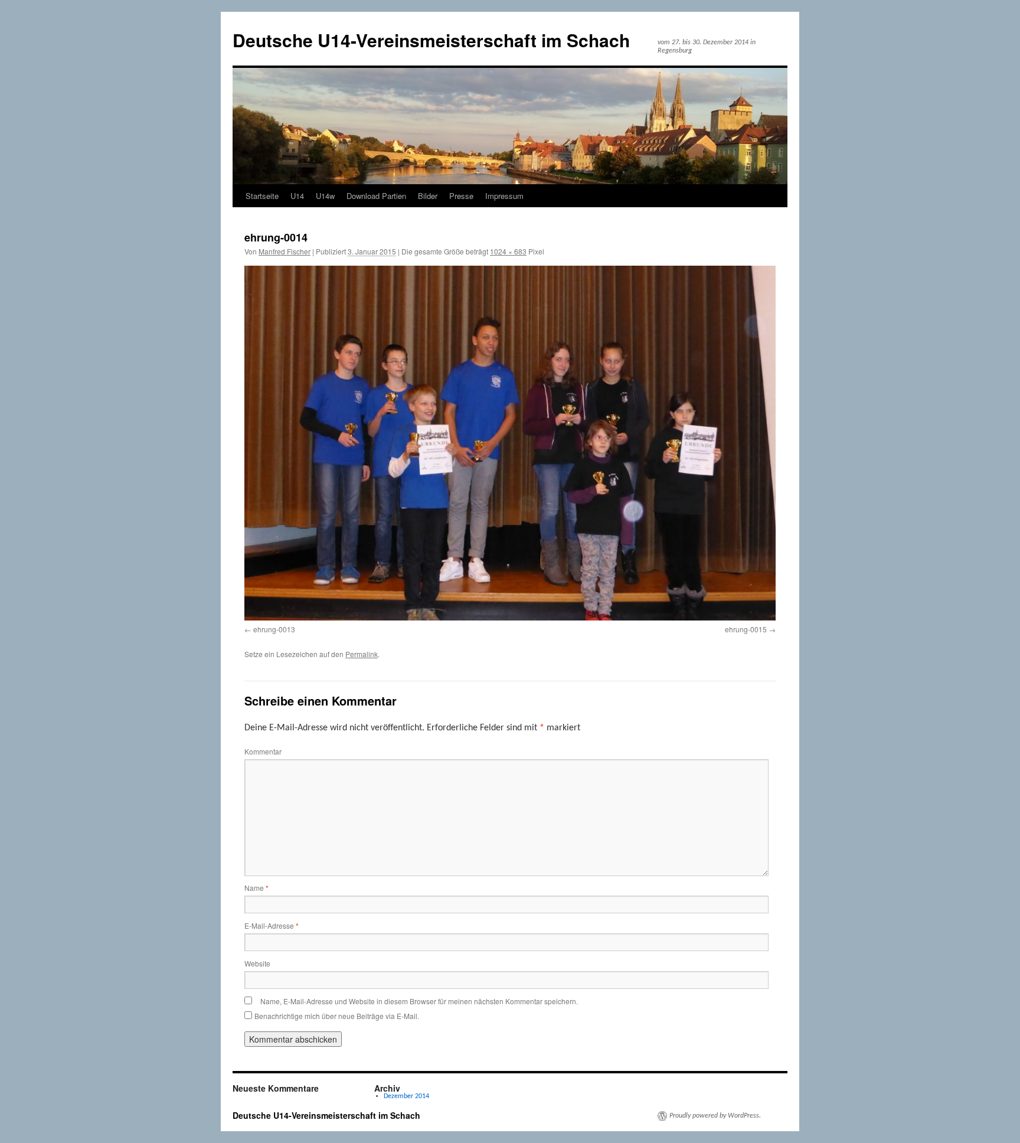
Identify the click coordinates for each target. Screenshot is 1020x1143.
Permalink (361, 654)
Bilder (427, 195)
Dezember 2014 (406, 1096)
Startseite (262, 195)
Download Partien (376, 195)
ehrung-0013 (274, 629)
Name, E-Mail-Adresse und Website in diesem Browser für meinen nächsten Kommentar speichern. (419, 1001)
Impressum (504, 195)
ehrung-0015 (746, 629)
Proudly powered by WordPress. (715, 1115)
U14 (297, 195)
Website (257, 963)
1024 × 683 (508, 251)
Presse (461, 195)
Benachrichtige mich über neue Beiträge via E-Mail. (336, 1016)
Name (256, 888)
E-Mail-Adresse (271, 925)
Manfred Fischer (284, 251)
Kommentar (263, 751)
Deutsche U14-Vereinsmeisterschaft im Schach (431, 40)
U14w (325, 195)
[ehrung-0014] (510, 443)
